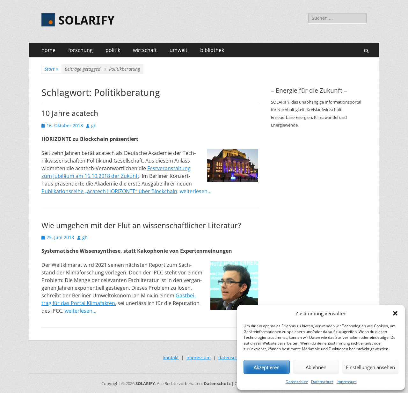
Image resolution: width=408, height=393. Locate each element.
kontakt (171, 357)
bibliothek (212, 50)
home (48, 50)
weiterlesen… (195, 191)
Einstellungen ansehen (370, 367)
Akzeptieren (267, 367)
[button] (395, 313)
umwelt (178, 50)
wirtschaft (145, 50)
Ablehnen (316, 367)
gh (94, 125)
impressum (198, 357)
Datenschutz (297, 381)
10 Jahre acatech (69, 113)
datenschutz (231, 357)
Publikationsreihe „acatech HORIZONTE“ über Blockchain (109, 191)
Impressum (347, 381)
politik (113, 50)
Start (51, 69)
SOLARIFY (86, 20)
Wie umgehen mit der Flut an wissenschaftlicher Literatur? (141, 225)
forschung (80, 50)
